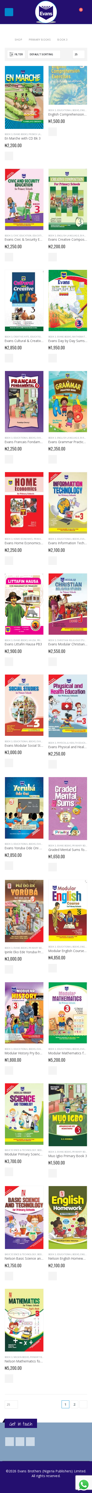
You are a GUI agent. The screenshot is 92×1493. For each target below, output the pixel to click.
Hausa (32, 640)
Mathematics (80, 336)
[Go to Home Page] (6, 39)
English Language (68, 235)
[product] (24, 97)
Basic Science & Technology (20, 1150)
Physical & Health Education (74, 742)
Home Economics (23, 538)
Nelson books (21, 1357)
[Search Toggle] (67, 12)
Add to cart (9, 156)
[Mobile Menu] (9, 12)
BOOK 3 (8, 134)
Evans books (20, 134)
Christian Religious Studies (73, 640)
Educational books (68, 110)
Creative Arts (21, 336)
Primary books (42, 538)
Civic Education (22, 235)
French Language (39, 134)
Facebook (9, 1441)
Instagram (30, 1441)
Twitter (20, 1441)
